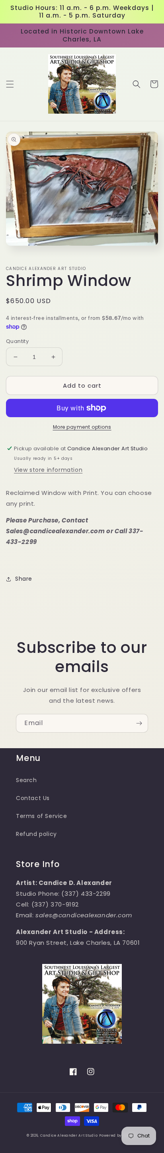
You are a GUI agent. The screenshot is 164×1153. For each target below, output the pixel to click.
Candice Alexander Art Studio (69, 1135)
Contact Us (33, 798)
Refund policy (36, 834)
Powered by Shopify (118, 1135)
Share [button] (23, 579)
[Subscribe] (139, 723)
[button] (10, 84)
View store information (48, 470)
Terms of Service (41, 816)
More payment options (82, 427)
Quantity (17, 341)
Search (26, 780)
